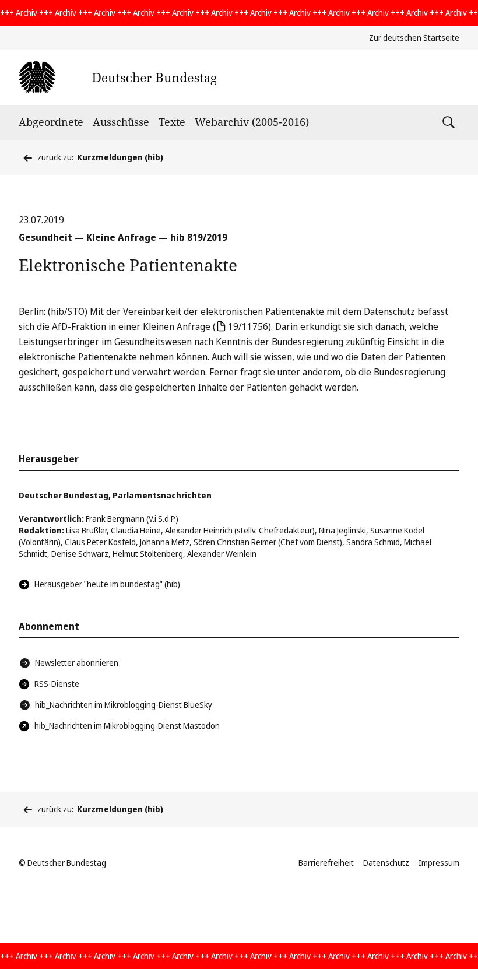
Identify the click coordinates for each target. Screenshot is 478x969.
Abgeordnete (51, 122)
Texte (172, 122)
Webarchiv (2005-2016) (252, 122)
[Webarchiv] (117, 77)
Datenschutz (386, 862)
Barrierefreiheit (326, 862)
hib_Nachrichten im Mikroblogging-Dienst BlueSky (123, 704)
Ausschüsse (121, 122)
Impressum (439, 862)
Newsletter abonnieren (76, 662)
